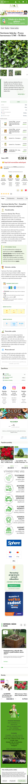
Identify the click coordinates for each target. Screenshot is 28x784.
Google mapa (14, 740)
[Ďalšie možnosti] (26, 2)
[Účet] (16, 2)
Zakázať (5, 781)
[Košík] (23, 2)
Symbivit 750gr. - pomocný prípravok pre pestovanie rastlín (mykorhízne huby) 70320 (14, 123)
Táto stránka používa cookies (9, 769)
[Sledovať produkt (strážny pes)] (22, 190)
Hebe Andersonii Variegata (21, 693)
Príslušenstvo (10, 198)
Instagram (14, 745)
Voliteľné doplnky (3, 118)
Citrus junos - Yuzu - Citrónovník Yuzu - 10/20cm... (7, 695)
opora (17, 261)
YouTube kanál (14, 744)
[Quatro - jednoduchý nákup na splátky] (14, 604)
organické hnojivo (7, 255)
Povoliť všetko (22, 781)
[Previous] (21, 624)
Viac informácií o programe (14, 588)
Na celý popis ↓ (21, 94)
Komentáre (20, 198)
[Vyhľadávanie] (19, 2)
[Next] (24, 624)
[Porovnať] (18, 190)
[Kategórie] (6, 2)
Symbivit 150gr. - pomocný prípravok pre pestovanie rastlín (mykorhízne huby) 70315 (14, 131)
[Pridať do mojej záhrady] (26, 190)
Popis (2, 198)
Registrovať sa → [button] (14, 585)
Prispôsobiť (12, 781)
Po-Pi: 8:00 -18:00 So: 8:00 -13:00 (14, 738)
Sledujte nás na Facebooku (14, 742)
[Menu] (2, 2)
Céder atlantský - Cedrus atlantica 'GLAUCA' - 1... (6, 461)
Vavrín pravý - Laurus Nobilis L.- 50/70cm (21, 461)
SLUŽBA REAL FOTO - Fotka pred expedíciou (14, 150)
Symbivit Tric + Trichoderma (14, 138)
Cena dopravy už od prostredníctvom (14, 167)
